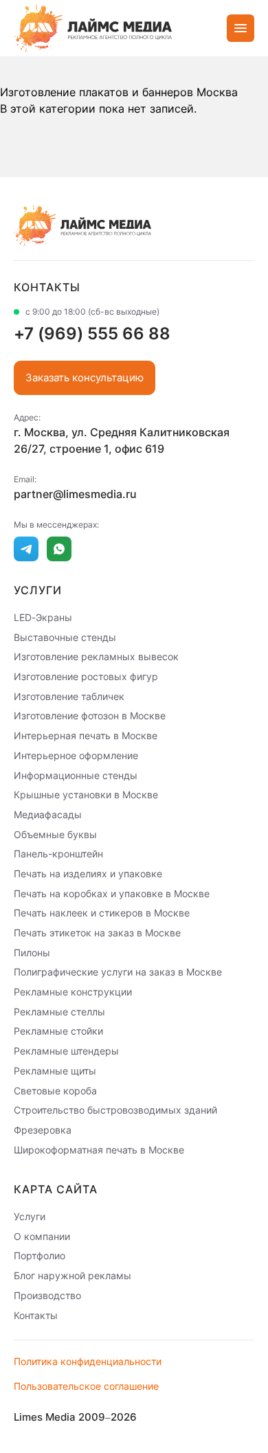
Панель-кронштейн (58, 853)
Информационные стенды (75, 774)
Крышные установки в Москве (86, 794)
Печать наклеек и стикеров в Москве (102, 913)
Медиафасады (48, 814)
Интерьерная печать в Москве (85, 735)
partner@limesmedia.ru (75, 494)
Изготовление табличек (69, 695)
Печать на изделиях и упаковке (88, 873)
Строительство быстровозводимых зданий (115, 1110)
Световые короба (55, 1090)
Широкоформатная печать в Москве (99, 1149)
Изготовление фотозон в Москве (90, 715)
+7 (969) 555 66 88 (92, 333)
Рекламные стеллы (59, 1011)
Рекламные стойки (58, 1031)
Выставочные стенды (65, 636)
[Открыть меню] (240, 28)
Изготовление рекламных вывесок (96, 656)
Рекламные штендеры (66, 1051)
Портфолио (39, 1255)
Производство (47, 1295)
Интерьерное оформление (76, 755)
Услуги (29, 1216)
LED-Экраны (43, 617)
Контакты (36, 1314)
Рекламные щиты (55, 1071)
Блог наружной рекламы (72, 1275)
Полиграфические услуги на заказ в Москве (118, 972)
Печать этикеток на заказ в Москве (97, 932)
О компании (42, 1235)
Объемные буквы (55, 834)
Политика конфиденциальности (87, 1361)
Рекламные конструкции (73, 992)
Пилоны (32, 952)
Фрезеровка (42, 1130)
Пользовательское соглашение (86, 1386)
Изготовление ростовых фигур (86, 676)
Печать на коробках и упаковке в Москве (112, 893)
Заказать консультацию (84, 377)
